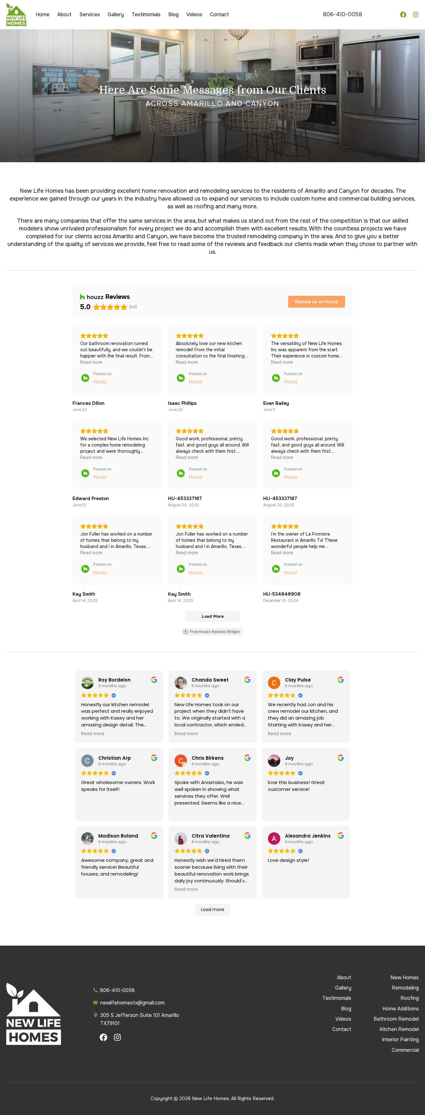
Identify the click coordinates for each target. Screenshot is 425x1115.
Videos (194, 14)
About (64, 14)
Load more (212, 909)
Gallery (116, 14)
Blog (173, 14)
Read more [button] (91, 362)
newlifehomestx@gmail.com (132, 1002)
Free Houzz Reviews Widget (215, 632)
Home (42, 14)
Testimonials (146, 14)
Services (89, 14)
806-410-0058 (342, 14)
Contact (219, 14)
